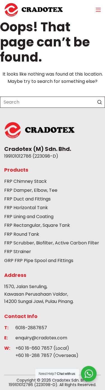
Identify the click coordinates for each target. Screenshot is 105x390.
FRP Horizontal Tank (26, 207)
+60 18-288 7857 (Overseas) (46, 355)
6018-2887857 (31, 327)
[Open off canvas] (98, 9)
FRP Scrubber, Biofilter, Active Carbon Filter (51, 243)
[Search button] (99, 102)
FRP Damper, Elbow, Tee (30, 190)
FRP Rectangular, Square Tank (37, 225)
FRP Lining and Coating (28, 216)
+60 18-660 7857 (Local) (42, 348)
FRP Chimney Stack (25, 181)
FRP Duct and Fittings (27, 199)
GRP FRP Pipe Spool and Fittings (38, 260)
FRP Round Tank (21, 234)
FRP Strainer (17, 251)
